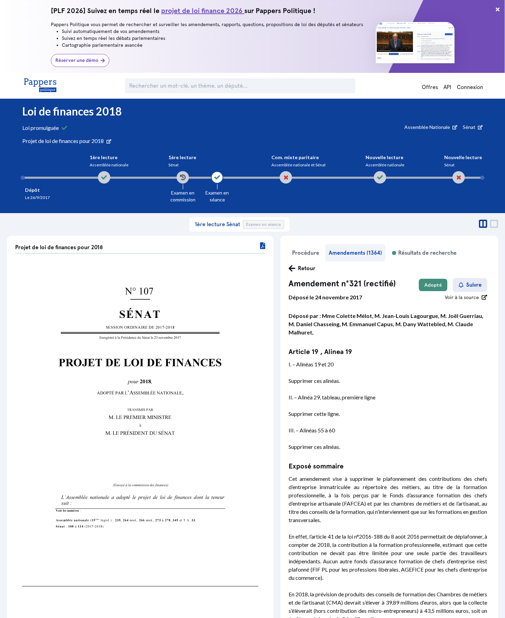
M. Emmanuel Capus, (368, 324)
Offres (430, 87)
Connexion (470, 87)
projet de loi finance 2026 (202, 11)
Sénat (469, 127)
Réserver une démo (76, 60)
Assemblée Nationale (427, 127)
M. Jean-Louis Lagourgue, (407, 315)
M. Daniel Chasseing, (315, 324)
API (447, 87)
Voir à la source (462, 297)
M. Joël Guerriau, (461, 315)
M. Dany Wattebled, (421, 324)
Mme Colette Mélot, (348, 315)
